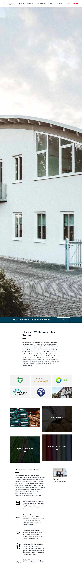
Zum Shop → (63, 319)
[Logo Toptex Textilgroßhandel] (8, 3)
